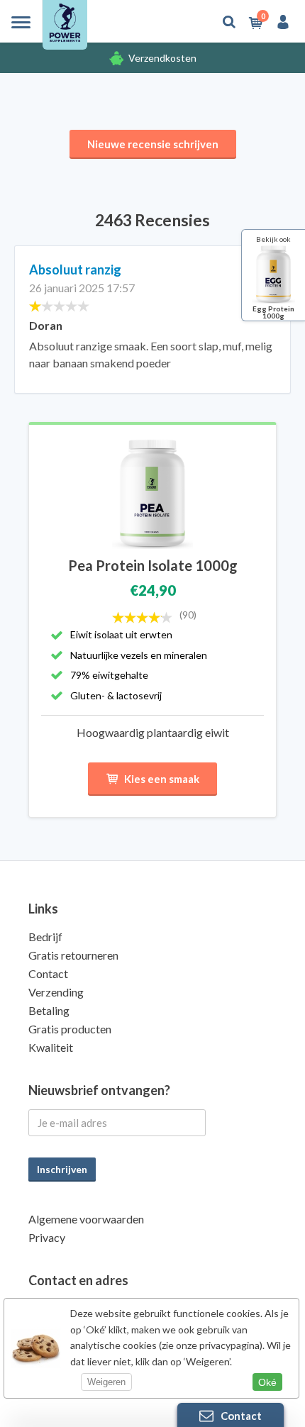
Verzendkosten (162, 58)
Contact (48, 973)
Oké (267, 1382)
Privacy (46, 1237)
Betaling (49, 1010)
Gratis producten (69, 1028)
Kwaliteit (50, 1047)
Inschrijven (62, 1169)
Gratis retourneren (73, 955)
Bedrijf (45, 936)
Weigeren (106, 1382)
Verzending (56, 992)
